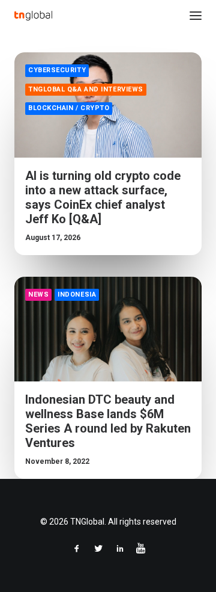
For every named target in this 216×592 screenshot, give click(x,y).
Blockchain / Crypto (68, 108)
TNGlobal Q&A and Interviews (85, 89)
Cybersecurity (57, 70)
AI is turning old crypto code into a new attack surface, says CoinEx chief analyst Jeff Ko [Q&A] (103, 197)
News (38, 294)
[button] (195, 15)
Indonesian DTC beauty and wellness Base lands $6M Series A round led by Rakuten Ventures (108, 421)
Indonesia (77, 294)
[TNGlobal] (33, 15)
